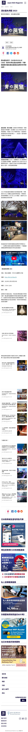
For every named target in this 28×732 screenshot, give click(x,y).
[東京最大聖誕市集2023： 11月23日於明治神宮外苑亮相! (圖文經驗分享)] (22, 406)
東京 (7, 42)
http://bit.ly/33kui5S (11, 277)
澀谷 (11, 42)
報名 (23, 700)
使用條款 (3, 726)
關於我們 (3, 718)
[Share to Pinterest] (14, 54)
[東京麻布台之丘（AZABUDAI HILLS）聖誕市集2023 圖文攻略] (22, 418)
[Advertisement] (14, 109)
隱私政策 (3, 723)
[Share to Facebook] (8, 54)
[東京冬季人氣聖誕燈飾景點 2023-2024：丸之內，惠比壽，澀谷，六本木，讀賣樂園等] (22, 365)
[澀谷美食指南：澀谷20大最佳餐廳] (22, 473)
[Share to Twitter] (11, 54)
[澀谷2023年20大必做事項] (22, 461)
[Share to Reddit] (18, 54)
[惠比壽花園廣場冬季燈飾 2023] (22, 310)
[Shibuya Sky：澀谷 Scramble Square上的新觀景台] (22, 485)
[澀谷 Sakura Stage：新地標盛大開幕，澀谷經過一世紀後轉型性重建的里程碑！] (22, 497)
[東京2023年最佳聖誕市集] (22, 394)
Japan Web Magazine (15, 3)
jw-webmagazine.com (9, 310)
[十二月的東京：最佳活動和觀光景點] (22, 430)
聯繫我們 (3, 721)
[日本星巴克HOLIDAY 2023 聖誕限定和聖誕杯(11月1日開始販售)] (22, 449)
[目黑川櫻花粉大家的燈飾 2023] (22, 336)
